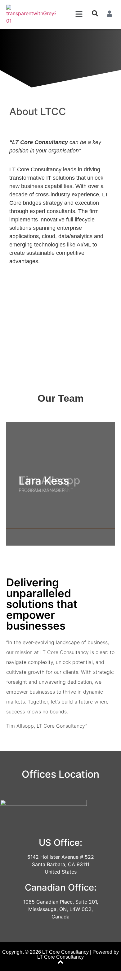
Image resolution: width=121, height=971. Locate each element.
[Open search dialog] (95, 14)
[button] (79, 14)
